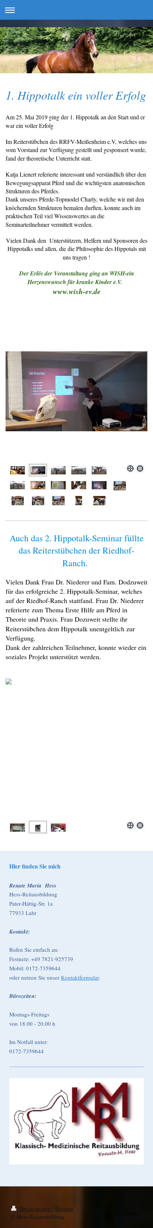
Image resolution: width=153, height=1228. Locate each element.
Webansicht (128, 1216)
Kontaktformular (80, 977)
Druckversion (35, 1208)
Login (135, 1208)
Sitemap (64, 1208)
